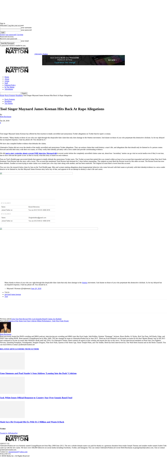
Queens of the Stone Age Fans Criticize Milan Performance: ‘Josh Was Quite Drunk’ (38, 321)
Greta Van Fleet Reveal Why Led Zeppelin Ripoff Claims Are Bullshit (36, 319)
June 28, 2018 (36, 288)
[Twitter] (11, 126)
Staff (6, 83)
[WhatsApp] (27, 126)
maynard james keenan (13, 294)
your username (26, 28)
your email (25, 41)
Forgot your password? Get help (11, 35)
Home (7, 77)
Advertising (9, 89)
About (7, 79)
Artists (7, 81)
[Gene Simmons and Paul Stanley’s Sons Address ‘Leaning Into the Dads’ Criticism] (12, 369)
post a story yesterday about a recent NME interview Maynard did (31, 153)
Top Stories (9, 103)
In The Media (9, 87)
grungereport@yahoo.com (18, 452)
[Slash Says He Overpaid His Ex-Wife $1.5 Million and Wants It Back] (12, 417)
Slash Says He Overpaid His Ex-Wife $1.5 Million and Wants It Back (32, 422)
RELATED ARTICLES (9, 349)
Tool (6, 296)
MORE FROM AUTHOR (29, 349)
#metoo (84, 283)
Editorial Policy (10, 85)
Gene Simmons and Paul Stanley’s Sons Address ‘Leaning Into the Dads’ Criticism (38, 373)
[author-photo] (5, 332)
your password (26, 30)
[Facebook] (3, 126)
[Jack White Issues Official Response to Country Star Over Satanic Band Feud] (12, 393)
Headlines (19, 95)
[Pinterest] (19, 126)
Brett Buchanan (5, 117)
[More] (36, 126)
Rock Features (10, 95)
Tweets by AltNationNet (8, 433)
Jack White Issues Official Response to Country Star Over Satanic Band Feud (36, 397)
